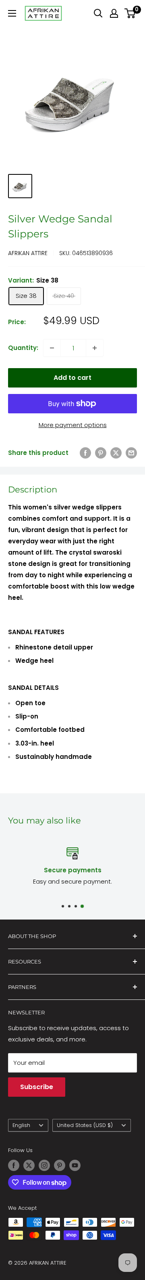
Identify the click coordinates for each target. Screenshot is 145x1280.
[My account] (114, 13)
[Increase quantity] (94, 347)
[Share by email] (131, 453)
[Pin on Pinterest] (100, 453)
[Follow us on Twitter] (29, 1165)
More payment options (73, 425)
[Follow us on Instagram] (44, 1165)
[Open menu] (12, 13)
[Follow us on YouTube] (75, 1165)
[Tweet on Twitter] (116, 453)
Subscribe (36, 1086)
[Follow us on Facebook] (13, 1165)
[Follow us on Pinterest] (59, 1165)
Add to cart (72, 377)
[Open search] (98, 13)
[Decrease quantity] (52, 347)
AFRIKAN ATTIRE (28, 253)
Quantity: (23, 348)
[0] (130, 13)
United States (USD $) (85, 1125)
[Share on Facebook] (85, 453)
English (21, 1125)
